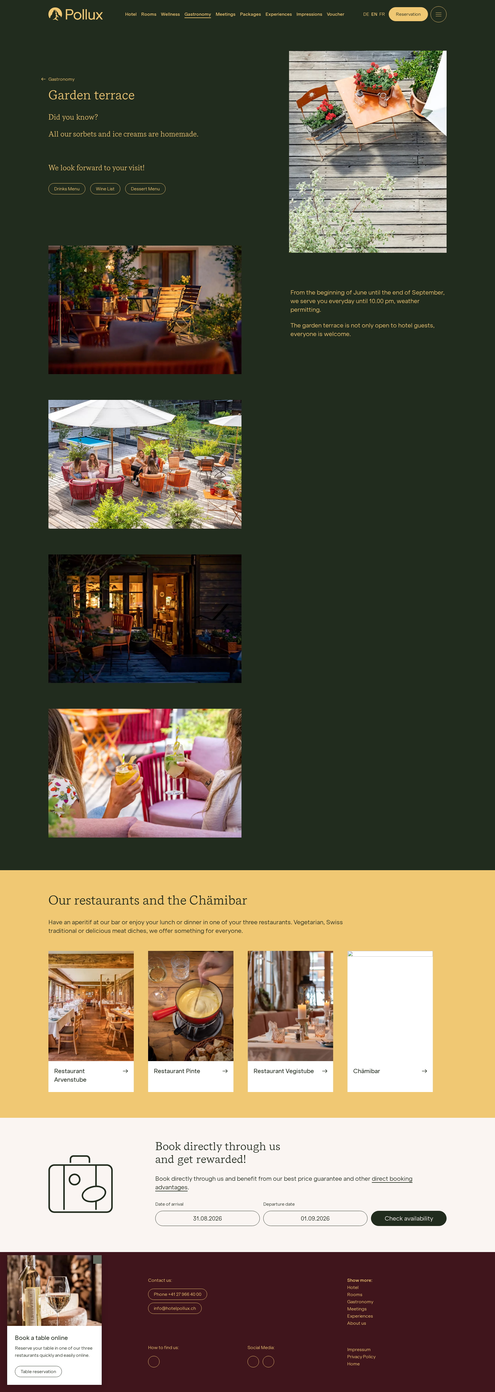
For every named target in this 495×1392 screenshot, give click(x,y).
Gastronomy (61, 79)
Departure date (279, 1204)
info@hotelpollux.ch (175, 1308)
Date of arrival (169, 1204)
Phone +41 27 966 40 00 (177, 1294)
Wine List (105, 188)
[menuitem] (131, 14)
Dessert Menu (145, 188)
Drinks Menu (67, 188)
